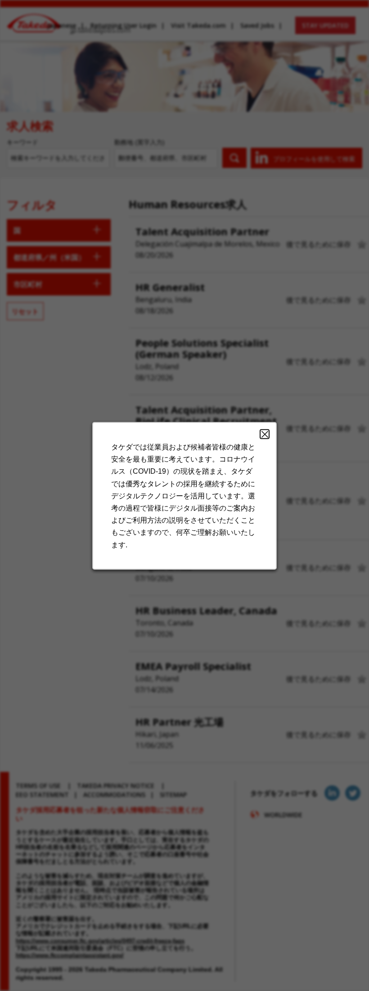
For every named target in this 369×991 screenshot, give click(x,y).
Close (264, 433)
